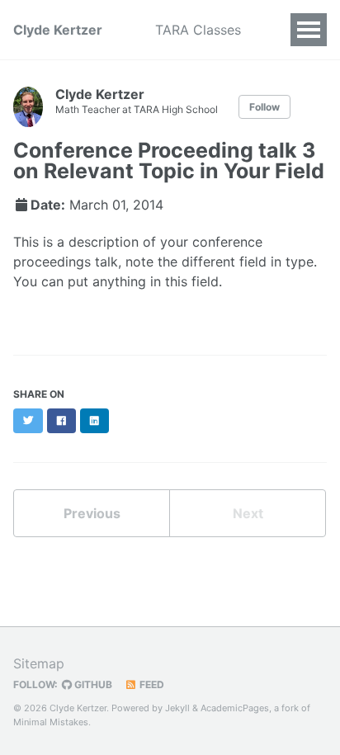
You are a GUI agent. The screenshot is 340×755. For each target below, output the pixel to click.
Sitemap (38, 663)
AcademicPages (235, 708)
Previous (92, 513)
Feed (150, 684)
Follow (264, 107)
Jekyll (177, 708)
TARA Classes (198, 29)
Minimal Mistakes (50, 722)
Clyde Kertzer (57, 29)
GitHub (92, 684)
